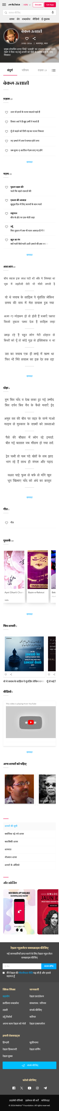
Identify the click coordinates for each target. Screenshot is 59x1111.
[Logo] (14, 5)
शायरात (8, 849)
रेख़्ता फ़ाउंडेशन (37, 996)
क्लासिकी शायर (11, 841)
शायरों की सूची (11, 826)
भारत (46, 44)
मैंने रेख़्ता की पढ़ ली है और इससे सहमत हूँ (29, 974)
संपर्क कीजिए (36, 1010)
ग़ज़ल (42, 70)
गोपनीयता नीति (26, 972)
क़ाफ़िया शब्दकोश (11, 1003)
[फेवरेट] (27, 38)
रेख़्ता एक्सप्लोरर (37, 1023)
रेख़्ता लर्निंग (35, 1049)
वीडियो (36, 18)
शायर (11, 18)
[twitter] (21, 1088)
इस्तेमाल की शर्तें (32, 1100)
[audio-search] (52, 12)
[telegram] (45, 1088)
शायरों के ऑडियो (12, 865)
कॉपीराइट (45, 1100)
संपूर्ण (10, 70)
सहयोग (6, 996)
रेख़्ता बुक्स (8, 1056)
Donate (38, 4)
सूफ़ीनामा (34, 1042)
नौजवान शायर (11, 857)
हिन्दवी (6, 1042)
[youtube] (29, 1088)
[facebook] (13, 1088)
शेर (18, 18)
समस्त (29, 162)
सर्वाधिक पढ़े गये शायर (14, 834)
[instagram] (37, 1088)
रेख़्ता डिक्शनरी (10, 1049)
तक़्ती (5, 1010)
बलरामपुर (39, 44)
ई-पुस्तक (45, 18)
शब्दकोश (26, 18)
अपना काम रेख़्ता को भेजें (14, 1023)
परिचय (25, 70)
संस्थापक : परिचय (38, 1003)
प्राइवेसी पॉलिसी (16, 1100)
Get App (50, 4)
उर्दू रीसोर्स (7, 1016)
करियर (33, 1016)
